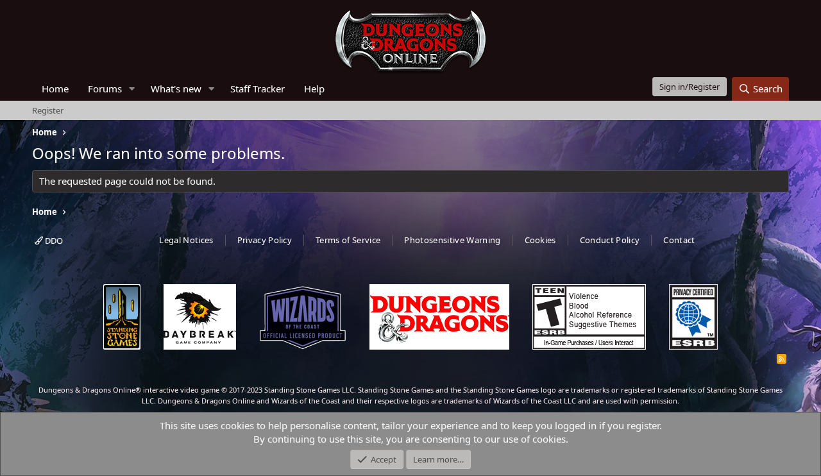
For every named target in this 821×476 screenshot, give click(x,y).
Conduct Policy (610, 240)
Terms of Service (348, 240)
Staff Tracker (257, 88)
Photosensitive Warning (452, 240)
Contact (679, 240)
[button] (132, 89)
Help (314, 88)
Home (55, 88)
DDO (53, 240)
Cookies (540, 240)
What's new (176, 88)
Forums (105, 88)
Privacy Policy (264, 240)
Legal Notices (186, 240)
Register (47, 110)
